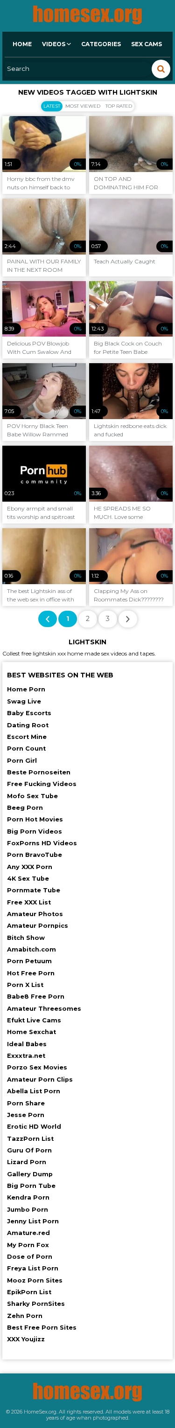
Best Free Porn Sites (42, 1327)
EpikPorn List (29, 1292)
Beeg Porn (25, 807)
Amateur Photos (35, 914)
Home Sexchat (31, 1031)
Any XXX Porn (29, 866)
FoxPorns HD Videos (42, 843)
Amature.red (28, 1232)
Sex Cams (146, 44)
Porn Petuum (29, 961)
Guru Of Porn (29, 1150)
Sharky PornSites (36, 1303)
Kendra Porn (28, 1197)
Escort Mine (27, 736)
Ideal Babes (27, 1044)
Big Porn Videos (34, 831)
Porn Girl (22, 760)
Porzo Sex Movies (37, 1067)
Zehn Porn (24, 1315)
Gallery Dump (30, 1174)
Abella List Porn (33, 1091)
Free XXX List (29, 902)
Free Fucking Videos (42, 783)
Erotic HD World (34, 1126)
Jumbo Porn (27, 1209)
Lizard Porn (26, 1162)
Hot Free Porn (31, 973)
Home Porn (26, 689)
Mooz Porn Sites (35, 1280)
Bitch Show (26, 937)
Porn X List (25, 984)
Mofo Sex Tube (32, 796)
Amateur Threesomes (44, 1008)
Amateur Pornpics (37, 925)
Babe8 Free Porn (35, 996)
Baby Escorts (29, 713)
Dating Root (28, 725)
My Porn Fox (28, 1245)
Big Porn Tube (31, 1185)
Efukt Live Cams (34, 1020)
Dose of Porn (29, 1256)
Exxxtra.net (26, 1055)
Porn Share (26, 1103)
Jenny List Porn (33, 1221)
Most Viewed (82, 106)
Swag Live (24, 701)
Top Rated (118, 106)
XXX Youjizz (26, 1339)
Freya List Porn (32, 1268)
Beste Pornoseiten (38, 772)
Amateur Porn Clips (40, 1079)
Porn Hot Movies (35, 819)
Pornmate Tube (33, 890)
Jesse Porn (25, 1114)
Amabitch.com (31, 949)
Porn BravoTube (34, 854)
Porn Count (26, 748)
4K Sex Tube (28, 878)
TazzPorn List (30, 1138)
